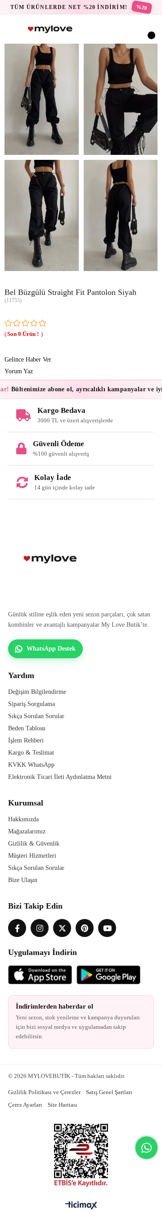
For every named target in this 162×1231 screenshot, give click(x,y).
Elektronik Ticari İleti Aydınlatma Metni (60, 777)
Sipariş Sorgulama (31, 704)
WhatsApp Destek (51, 648)
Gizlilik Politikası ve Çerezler (44, 1092)
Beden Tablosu (26, 728)
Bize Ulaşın (22, 880)
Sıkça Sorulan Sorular (36, 716)
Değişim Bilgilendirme (37, 691)
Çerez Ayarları (25, 1104)
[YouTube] (107, 928)
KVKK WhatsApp (31, 764)
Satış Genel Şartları (109, 1092)
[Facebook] (17, 928)
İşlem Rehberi (26, 740)
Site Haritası (62, 1104)
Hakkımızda (23, 819)
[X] (62, 928)
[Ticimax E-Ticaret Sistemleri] (81, 1206)
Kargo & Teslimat (31, 752)
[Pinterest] (85, 928)
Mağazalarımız (26, 831)
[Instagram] (40, 928)
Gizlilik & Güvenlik (33, 843)
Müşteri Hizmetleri (32, 855)
